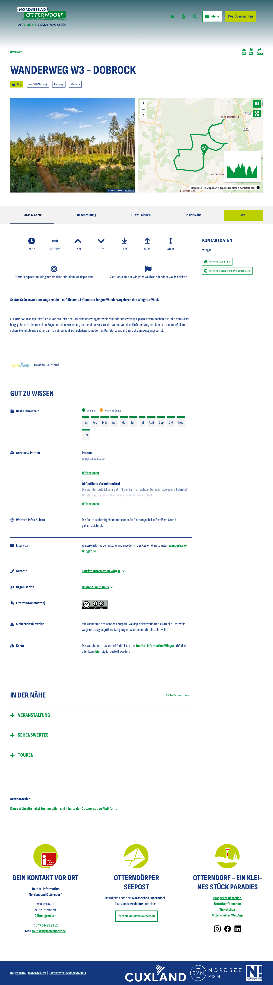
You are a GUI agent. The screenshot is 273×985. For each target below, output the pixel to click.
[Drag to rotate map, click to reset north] (143, 115)
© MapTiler (210, 188)
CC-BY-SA (129, 190)
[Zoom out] (143, 109)
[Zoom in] (143, 103)
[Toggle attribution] (258, 187)
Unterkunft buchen (227, 904)
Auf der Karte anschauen (178, 695)
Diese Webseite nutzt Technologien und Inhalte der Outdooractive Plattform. (63, 808)
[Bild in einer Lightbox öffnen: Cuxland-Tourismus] (20, 365)
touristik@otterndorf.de (49, 931)
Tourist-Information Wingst (155, 646)
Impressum (18, 973)
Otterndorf (16, 52)
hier (98, 651)
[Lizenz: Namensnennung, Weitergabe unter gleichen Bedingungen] (94, 608)
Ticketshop (227, 909)
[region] (200, 145)
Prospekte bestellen (227, 898)
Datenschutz (37, 973)
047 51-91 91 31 (47, 925)
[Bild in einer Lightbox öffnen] (45, 856)
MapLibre (196, 188)
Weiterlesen (90, 473)
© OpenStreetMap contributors (236, 188)
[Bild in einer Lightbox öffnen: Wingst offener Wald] (72, 145)
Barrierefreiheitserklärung (67, 973)
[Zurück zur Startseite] (42, 16)
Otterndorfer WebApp (227, 915)
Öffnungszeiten (45, 915)
